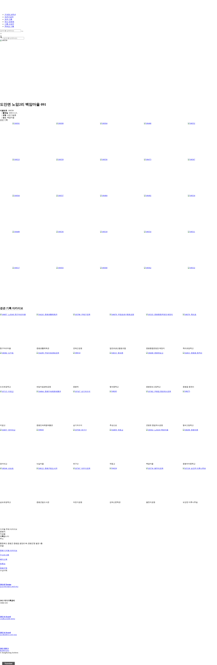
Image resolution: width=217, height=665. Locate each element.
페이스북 (3, 559)
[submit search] (22, 31)
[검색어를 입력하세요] (1, 33)
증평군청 (3, 568)
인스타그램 (4, 555)
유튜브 (2, 564)
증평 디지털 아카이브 (8, 550)
